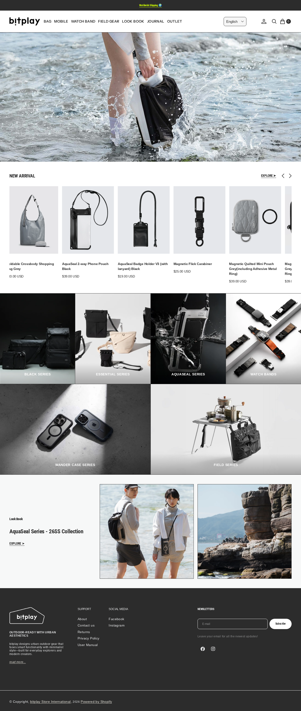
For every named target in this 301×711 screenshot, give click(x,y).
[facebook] (203, 649)
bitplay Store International (50, 701)
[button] (264, 21)
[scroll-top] (293, 703)
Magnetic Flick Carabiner (193, 264)
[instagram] (213, 649)
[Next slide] (289, 176)
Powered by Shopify (96, 701)
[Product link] (32, 220)
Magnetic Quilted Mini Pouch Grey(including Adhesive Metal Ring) (253, 269)
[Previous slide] (284, 176)
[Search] (274, 21)
